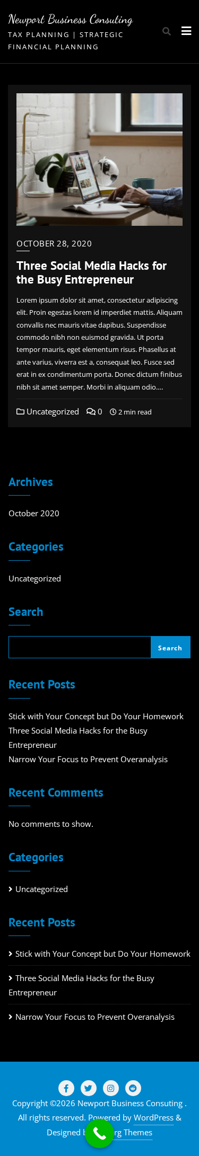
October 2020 (33, 513)
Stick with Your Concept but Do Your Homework (96, 716)
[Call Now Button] (99, 1133)
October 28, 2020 (54, 243)
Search (26, 612)
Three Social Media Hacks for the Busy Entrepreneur (91, 272)
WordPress (154, 1117)
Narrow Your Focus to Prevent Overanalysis (88, 759)
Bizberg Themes (123, 1132)
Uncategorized (51, 411)
